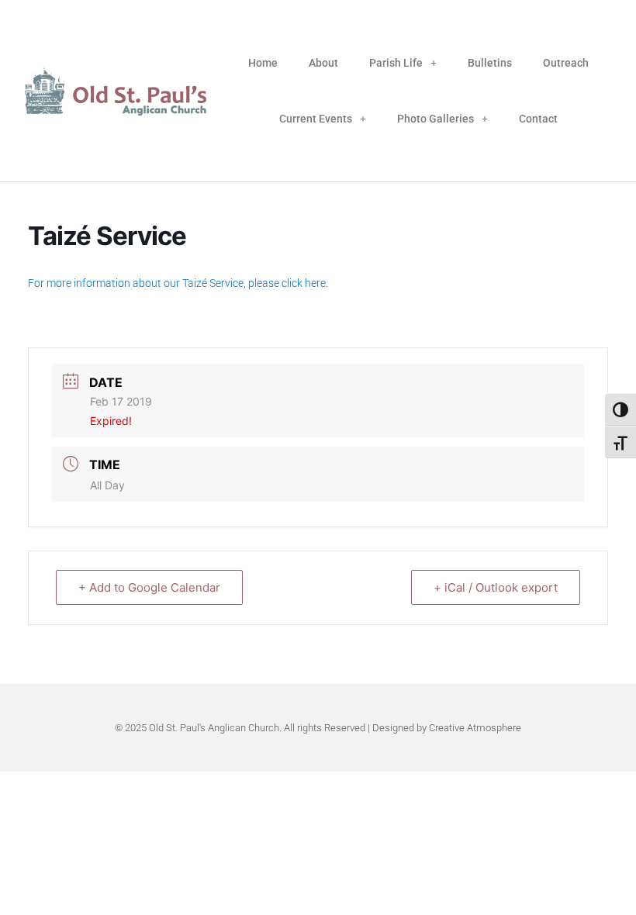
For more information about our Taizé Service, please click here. (178, 283)
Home (263, 63)
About (323, 63)
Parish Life (396, 63)
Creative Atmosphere (475, 728)
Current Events (315, 118)
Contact (538, 118)
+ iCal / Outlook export (496, 587)
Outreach (566, 63)
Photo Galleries (435, 118)
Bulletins (490, 63)
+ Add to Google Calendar (149, 587)
